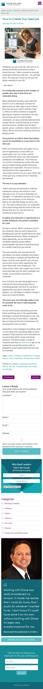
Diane (21, 23)
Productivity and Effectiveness (16, 533)
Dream (5, 358)
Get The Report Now (12, 487)
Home (3, 11)
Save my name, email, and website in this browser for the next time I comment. (19, 445)
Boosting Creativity (12, 503)
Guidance (16, 11)
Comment (7, 395)
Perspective (29, 358)
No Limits (8, 523)
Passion (8, 528)
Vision (37, 358)
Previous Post (8, 377)
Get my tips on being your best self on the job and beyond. (21, 654)
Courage (36, 356)
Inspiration (18, 358)
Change (17, 356)
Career (10, 356)
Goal (11, 358)
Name (5, 417)
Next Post (35, 377)
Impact (7, 513)
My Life (12, 367)
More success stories (21, 639)
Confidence (27, 356)
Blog (9, 11)
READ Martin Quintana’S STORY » (21, 632)
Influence (8, 518)
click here (25, 342)
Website (5, 433)
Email (5, 425)
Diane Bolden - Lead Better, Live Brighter (11, 4)
